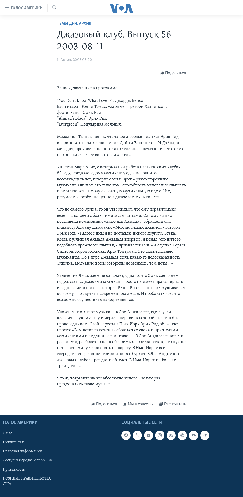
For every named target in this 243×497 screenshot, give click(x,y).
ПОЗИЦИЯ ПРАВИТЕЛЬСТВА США (27, 481)
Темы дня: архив (74, 24)
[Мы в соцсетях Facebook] (126, 435)
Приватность (14, 469)
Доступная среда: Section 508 (27, 460)
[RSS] (171, 435)
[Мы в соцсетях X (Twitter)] (137, 435)
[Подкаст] (182, 435)
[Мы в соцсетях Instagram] (159, 435)
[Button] (173, 73)
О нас (7, 433)
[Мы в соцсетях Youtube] (148, 435)
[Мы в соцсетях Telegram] (204, 435)
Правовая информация (22, 451)
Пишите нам (13, 442)
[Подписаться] (193, 435)
